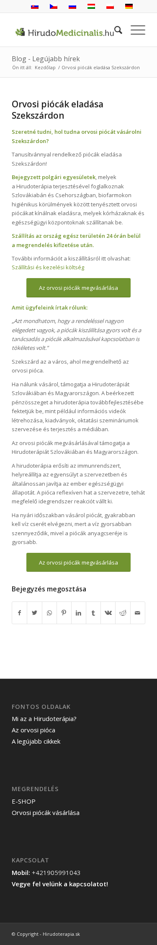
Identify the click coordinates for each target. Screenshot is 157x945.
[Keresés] (114, 30)
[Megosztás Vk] (108, 613)
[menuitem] (114, 30)
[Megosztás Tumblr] (93, 613)
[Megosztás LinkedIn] (79, 613)
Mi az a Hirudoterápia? (44, 718)
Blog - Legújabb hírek (46, 58)
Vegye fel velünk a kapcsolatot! (60, 884)
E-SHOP (24, 801)
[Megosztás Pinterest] (64, 613)
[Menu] (133, 30)
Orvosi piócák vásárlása (46, 812)
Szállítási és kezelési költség (48, 267)
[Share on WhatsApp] (49, 613)
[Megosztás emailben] (138, 613)
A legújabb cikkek (36, 741)
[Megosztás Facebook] (19, 613)
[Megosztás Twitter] (34, 613)
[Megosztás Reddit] (123, 613)
